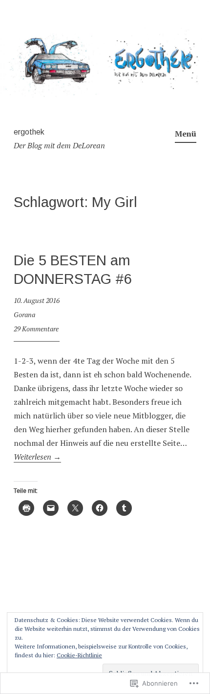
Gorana (24, 314)
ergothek (29, 132)
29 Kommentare (36, 328)
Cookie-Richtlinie (79, 655)
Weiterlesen (37, 457)
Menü (185, 133)
